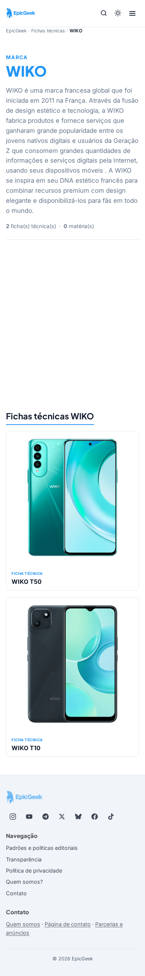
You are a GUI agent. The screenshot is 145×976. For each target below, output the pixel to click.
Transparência (24, 859)
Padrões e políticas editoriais (42, 848)
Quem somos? (24, 882)
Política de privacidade (34, 870)
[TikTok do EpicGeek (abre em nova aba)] (110, 816)
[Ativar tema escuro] (118, 13)
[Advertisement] (72, 324)
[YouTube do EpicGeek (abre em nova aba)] (29, 816)
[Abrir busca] (103, 13)
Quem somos (23, 924)
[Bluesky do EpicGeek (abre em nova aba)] (78, 816)
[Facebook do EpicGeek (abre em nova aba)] (94, 816)
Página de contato (68, 924)
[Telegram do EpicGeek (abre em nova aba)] (45, 816)
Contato (16, 893)
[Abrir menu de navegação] (132, 13)
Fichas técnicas (48, 30)
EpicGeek (16, 30)
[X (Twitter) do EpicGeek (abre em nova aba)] (61, 816)
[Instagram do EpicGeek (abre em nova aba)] (12, 816)
